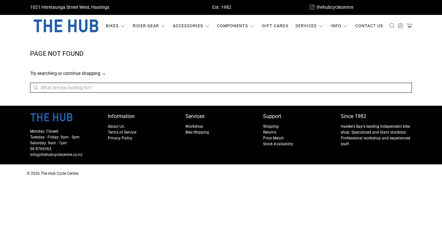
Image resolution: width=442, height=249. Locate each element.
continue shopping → (84, 73)
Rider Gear (146, 25)
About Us (116, 126)
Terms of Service (122, 132)
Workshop (194, 126)
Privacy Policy (120, 138)
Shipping (271, 126)
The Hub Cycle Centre (59, 173)
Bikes (112, 25)
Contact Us (369, 25)
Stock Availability (278, 144)
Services (306, 25)
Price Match (273, 138)
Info (336, 25)
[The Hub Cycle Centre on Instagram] (312, 7)
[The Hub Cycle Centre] (66, 25)
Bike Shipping (197, 132)
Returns (269, 132)
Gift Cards (275, 25)
